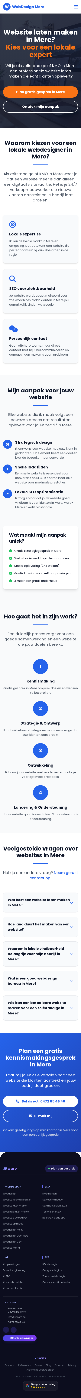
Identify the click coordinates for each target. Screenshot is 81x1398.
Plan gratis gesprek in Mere (40, 92)
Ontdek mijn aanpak (40, 106)
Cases (38, 1365)
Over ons (10, 1365)
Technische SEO (51, 1211)
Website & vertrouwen (15, 1217)
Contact (59, 1365)
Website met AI (11, 1247)
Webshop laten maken (16, 1211)
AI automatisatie (12, 1288)
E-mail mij (43, 1116)
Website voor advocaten (17, 1199)
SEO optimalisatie (52, 1199)
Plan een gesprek (63, 1168)
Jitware (10, 1168)
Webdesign (9, 1193)
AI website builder (13, 1282)
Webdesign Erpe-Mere (15, 1235)
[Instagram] (14, 1330)
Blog (48, 1365)
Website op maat (13, 1223)
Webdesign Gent (12, 1241)
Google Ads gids (52, 1270)
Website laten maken (15, 1205)
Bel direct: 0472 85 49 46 (43, 1101)
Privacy (72, 1365)
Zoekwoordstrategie (53, 1276)
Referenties (24, 1365)
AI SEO (6, 1276)
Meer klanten (49, 1193)
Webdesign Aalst (13, 1229)
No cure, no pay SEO (53, 1217)
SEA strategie (49, 1264)
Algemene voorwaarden (40, 1369)
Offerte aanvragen (22, 1338)
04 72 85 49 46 (16, 1322)
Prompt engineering (14, 1270)
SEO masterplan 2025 (54, 1205)
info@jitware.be (16, 1317)
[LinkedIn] (6, 1330)
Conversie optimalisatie (56, 1282)
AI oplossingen (11, 1264)
